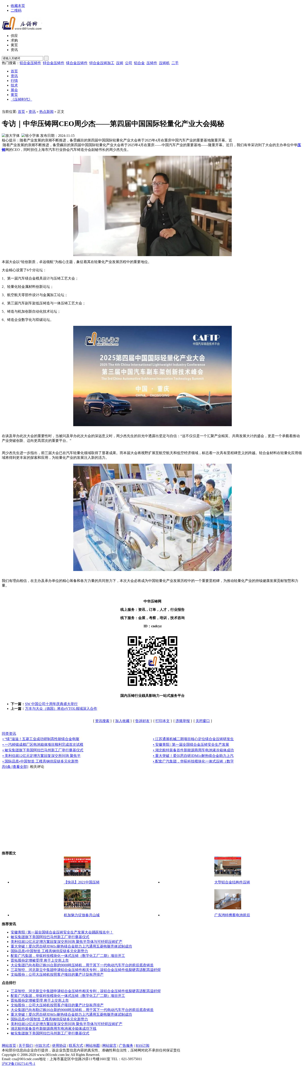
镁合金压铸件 (77, 63)
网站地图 (93, 1045)
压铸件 (151, 63)
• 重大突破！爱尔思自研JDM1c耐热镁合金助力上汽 (193, 756)
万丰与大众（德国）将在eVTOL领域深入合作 (61, 708)
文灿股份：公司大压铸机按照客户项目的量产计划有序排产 (57, 974)
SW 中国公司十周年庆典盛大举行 (51, 704)
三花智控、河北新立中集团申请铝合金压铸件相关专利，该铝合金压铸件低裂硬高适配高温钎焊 (86, 970)
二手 (175, 63)
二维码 (16, 10)
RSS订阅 (142, 1045)
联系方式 (76, 1045)
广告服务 (126, 1045)
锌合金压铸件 (53, 63)
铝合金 (139, 63)
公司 (128, 63)
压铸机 (164, 63)
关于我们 (26, 1045)
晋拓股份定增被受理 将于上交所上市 (40, 960)
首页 (21, 112)
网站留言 (109, 1045)
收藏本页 (18, 6)
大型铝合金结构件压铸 (232, 882)
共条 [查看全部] (15, 767)
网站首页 (9, 1045)
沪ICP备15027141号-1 (18, 1064)
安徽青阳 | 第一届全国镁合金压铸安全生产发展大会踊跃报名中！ (62, 932)
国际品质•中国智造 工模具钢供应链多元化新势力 (49, 951)
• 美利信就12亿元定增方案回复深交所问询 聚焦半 (41, 756)
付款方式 (42, 1045)
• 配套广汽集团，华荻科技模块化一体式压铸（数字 (193, 761)
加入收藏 (122, 721)
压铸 (119, 63)
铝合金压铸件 (30, 63)
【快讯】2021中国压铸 (82, 882)
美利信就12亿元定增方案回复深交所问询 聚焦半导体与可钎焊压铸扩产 (66, 942)
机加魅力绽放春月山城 (82, 915)
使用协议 (59, 1045)
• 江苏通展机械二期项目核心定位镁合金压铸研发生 (193, 739)
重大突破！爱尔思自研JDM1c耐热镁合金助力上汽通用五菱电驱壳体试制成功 (71, 946)
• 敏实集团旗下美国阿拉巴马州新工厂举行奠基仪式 (42, 750)
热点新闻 (46, 112)
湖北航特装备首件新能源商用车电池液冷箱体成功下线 (53, 1028)
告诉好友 (142, 721)
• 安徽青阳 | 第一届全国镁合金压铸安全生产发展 (191, 744)
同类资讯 (9, 733)
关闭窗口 (203, 721)
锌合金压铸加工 (101, 63)
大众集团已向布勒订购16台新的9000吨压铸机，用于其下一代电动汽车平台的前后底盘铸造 (82, 965)
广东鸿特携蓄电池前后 (232, 915)
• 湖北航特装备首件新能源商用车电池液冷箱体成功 (193, 750)
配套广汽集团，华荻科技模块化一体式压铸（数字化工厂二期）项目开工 (68, 956)
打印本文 (162, 721)
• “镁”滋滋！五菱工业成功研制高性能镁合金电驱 (40, 739)
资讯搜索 (102, 721)
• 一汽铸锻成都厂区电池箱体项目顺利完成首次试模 (42, 744)
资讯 (32, 112)
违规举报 (182, 721)
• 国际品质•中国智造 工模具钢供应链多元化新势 (40, 761)
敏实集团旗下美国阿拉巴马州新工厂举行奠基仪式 (50, 937)
